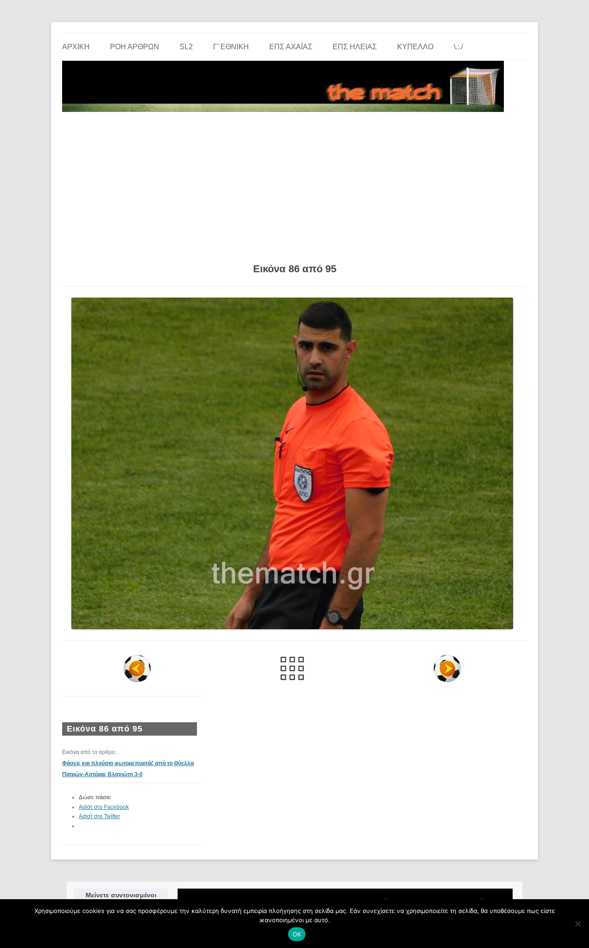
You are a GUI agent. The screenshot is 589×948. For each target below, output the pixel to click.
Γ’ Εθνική (231, 47)
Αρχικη (76, 47)
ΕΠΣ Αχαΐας (290, 47)
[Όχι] (577, 923)
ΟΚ (297, 934)
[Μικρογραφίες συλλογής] (292, 668)
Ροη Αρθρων (134, 47)
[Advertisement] (294, 184)
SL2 (186, 47)
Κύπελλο (415, 47)
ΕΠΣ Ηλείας (355, 47)
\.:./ (458, 47)
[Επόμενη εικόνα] (447, 668)
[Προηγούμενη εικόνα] (137, 668)
